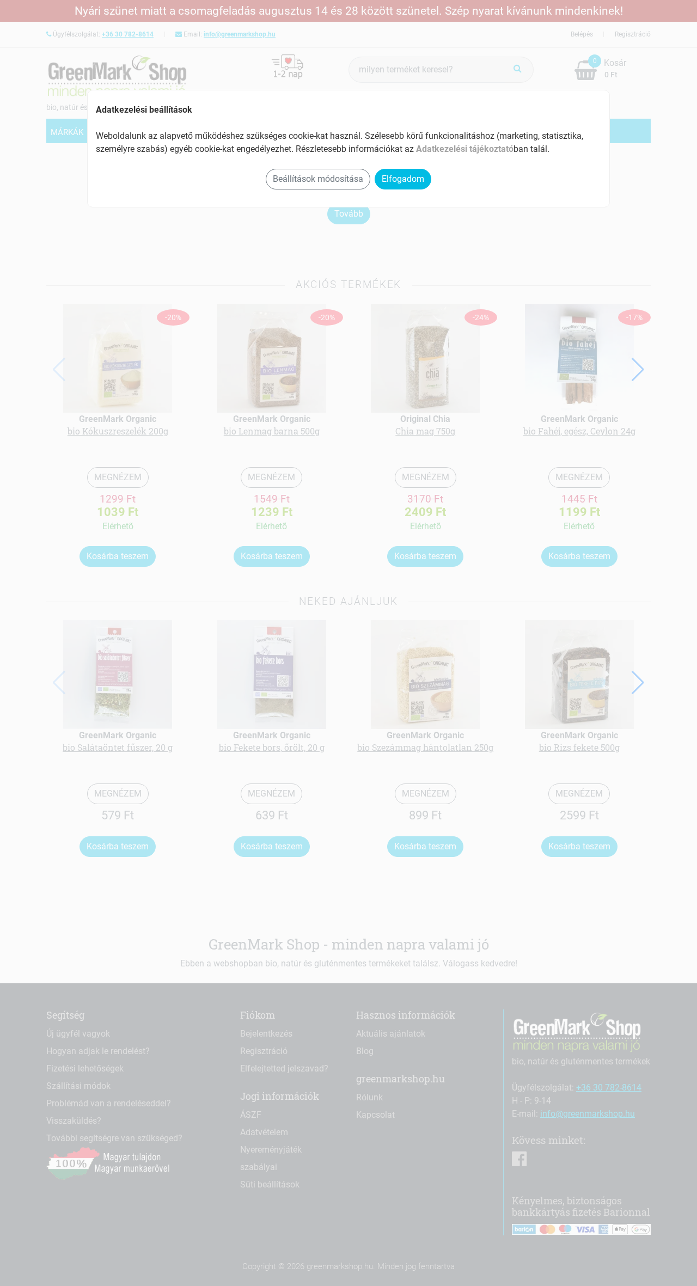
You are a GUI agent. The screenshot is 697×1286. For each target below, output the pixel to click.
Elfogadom (403, 179)
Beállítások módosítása (318, 179)
